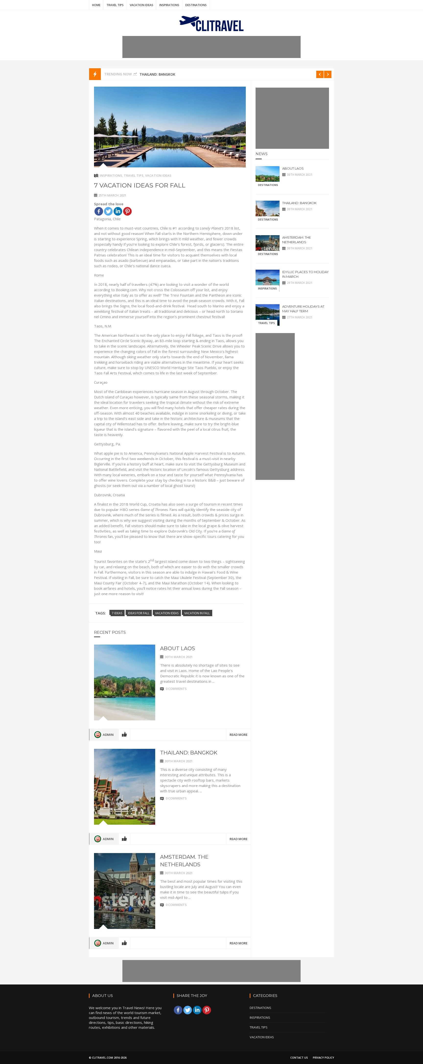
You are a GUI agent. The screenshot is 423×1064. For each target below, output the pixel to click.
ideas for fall (138, 613)
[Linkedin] (118, 211)
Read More (238, 734)
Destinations (196, 5)
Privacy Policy (323, 1057)
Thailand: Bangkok (157, 74)
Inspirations (169, 5)
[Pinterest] (127, 211)
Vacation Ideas (141, 5)
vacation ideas (166, 613)
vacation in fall (197, 613)
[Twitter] (108, 211)
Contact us (299, 1057)
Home (96, 5)
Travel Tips (115, 5)
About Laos (177, 648)
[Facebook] (98, 211)
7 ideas (117, 613)
